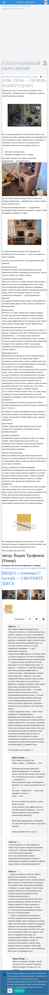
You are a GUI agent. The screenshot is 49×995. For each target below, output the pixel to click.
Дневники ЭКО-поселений (12, 9)
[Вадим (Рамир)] (10, 956)
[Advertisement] (24, 36)
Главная (5, 6)
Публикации (14, 6)
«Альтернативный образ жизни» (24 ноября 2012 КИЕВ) (24, 568)
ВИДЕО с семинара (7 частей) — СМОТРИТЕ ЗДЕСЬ (22, 578)
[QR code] (43, 619)
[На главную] (25, 2)
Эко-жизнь (25, 6)
